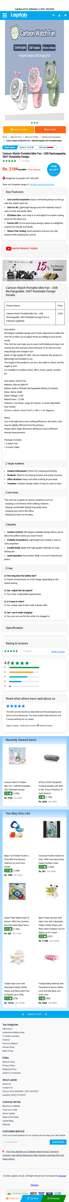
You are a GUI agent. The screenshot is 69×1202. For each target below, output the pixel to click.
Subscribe (58, 1142)
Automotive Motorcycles (13, 1032)
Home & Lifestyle (10, 1043)
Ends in (23, 147)
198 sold (42, 147)
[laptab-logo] (19, 15)
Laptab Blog (8, 1121)
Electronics (7, 1029)
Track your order (10, 1110)
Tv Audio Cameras (11, 1036)
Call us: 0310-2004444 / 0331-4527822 (20, 1091)
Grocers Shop (9, 1047)
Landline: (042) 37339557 (14, 1095)
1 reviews (25, 161)
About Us (7, 1084)
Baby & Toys (8, 1051)
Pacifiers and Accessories (41, 184)
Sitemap (6, 1124)
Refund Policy (9, 1062)
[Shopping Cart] (65, 15)
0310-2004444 (30, 9)
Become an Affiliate (11, 1106)
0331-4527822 (47, 9)
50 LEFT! (53, 169)
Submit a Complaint (12, 1073)
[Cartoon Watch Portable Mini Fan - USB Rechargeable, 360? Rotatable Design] (17, 777)
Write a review (58, 651)
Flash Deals (9, 147)
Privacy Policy (9, 1065)
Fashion (6, 1040)
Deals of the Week (11, 1117)
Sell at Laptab (9, 1113)
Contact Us (8, 1088)
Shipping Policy (10, 1069)
